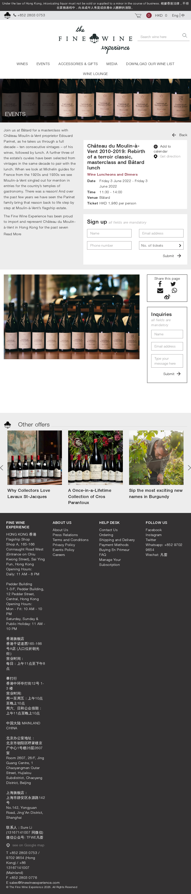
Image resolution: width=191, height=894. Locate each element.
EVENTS (43, 64)
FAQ (102, 554)
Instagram (154, 535)
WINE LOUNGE (95, 74)
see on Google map (27, 845)
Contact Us (108, 530)
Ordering (106, 535)
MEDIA (112, 64)
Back (183, 135)
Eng (175, 15)
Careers (59, 554)
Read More (12, 234)
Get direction (170, 156)
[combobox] (161, 245)
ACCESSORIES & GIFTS (78, 64)
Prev (2, 467)
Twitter (151, 540)
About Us (60, 530)
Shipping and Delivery (117, 540)
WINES (22, 64)
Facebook (154, 530)
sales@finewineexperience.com (34, 882)
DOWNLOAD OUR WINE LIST (150, 64)
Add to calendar (162, 148)
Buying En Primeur (114, 549)
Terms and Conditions (71, 540)
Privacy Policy (64, 545)
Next (188, 467)
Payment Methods (114, 545)
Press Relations (65, 535)
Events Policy (63, 549)
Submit (169, 256)
